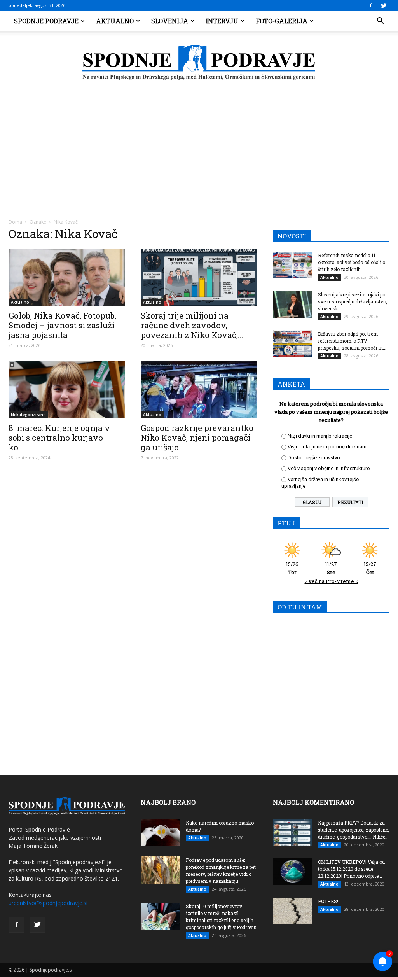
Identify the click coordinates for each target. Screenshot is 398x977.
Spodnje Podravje (46, 21)
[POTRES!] (292, 911)
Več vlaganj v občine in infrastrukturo (329, 468)
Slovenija (169, 21)
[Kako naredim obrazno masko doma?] (160, 832)
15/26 (292, 568)
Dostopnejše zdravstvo (314, 457)
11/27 (331, 568)
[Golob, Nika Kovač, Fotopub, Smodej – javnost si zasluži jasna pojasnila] (67, 277)
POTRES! (328, 901)
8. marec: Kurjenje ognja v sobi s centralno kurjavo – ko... (60, 437)
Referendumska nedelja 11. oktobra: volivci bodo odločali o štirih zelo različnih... (351, 262)
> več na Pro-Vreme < (331, 581)
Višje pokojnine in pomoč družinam (327, 447)
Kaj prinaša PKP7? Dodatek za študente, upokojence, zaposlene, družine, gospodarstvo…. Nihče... (353, 829)
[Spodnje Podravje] (199, 63)
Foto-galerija (281, 21)
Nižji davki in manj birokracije (320, 436)
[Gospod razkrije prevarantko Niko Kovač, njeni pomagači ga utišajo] (199, 389)
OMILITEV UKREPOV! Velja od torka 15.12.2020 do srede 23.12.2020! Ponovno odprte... (351, 869)
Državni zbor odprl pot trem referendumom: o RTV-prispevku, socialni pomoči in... (352, 341)
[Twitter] (383, 5)
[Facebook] (371, 5)
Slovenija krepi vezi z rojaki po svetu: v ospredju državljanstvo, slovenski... (352, 301)
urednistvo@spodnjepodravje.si (48, 903)
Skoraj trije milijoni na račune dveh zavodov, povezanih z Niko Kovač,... (192, 325)
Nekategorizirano (28, 414)
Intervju (222, 21)
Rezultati (350, 502)
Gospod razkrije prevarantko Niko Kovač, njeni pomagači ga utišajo (197, 437)
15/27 (370, 568)
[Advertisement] (199, 151)
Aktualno (115, 21)
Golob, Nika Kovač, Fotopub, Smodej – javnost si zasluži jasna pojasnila (62, 325)
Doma (15, 222)
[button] (380, 21)
